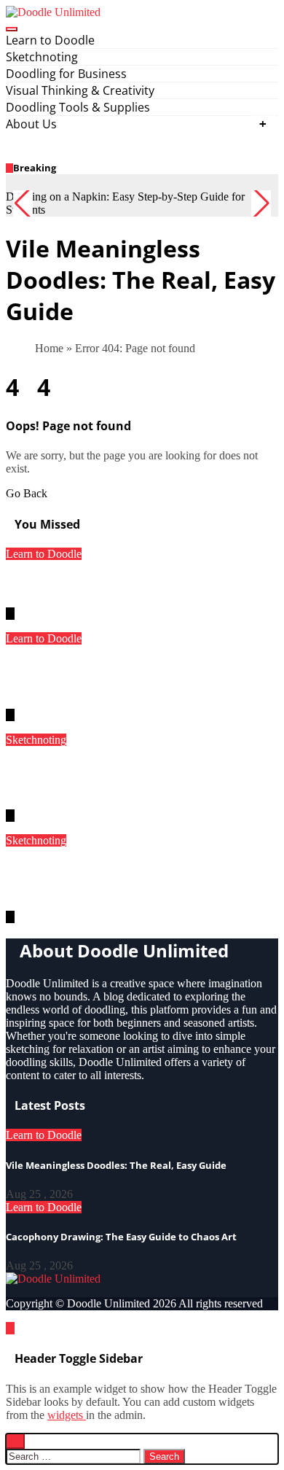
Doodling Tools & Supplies (78, 107)
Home (49, 348)
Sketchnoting (42, 57)
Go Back (26, 493)
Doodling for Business (66, 74)
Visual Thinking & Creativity (80, 90)
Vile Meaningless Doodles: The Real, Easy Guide (142, 584)
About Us (31, 124)
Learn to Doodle (50, 40)
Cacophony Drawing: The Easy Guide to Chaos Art (121, 1236)
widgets (66, 1415)
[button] (261, 203)
